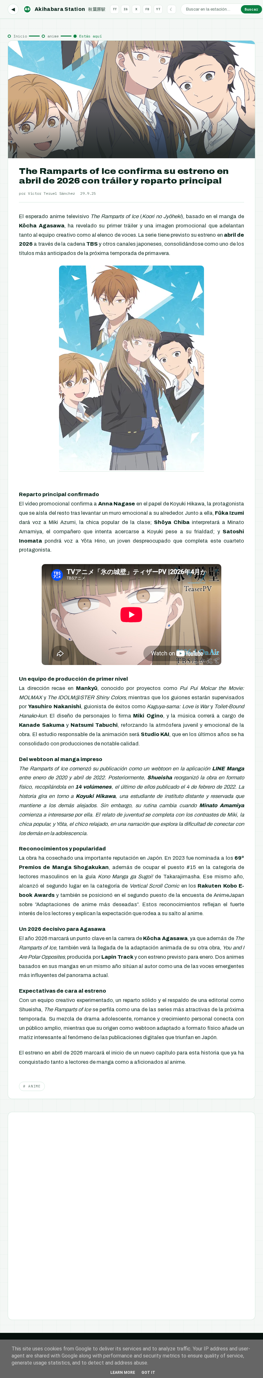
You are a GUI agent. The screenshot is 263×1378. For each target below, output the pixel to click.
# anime (32, 1086)
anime (53, 36)
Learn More (122, 1372)
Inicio (20, 36)
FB (147, 9)
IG (125, 9)
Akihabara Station (65, 9)
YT (158, 9)
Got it (148, 1372)
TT (114, 9)
